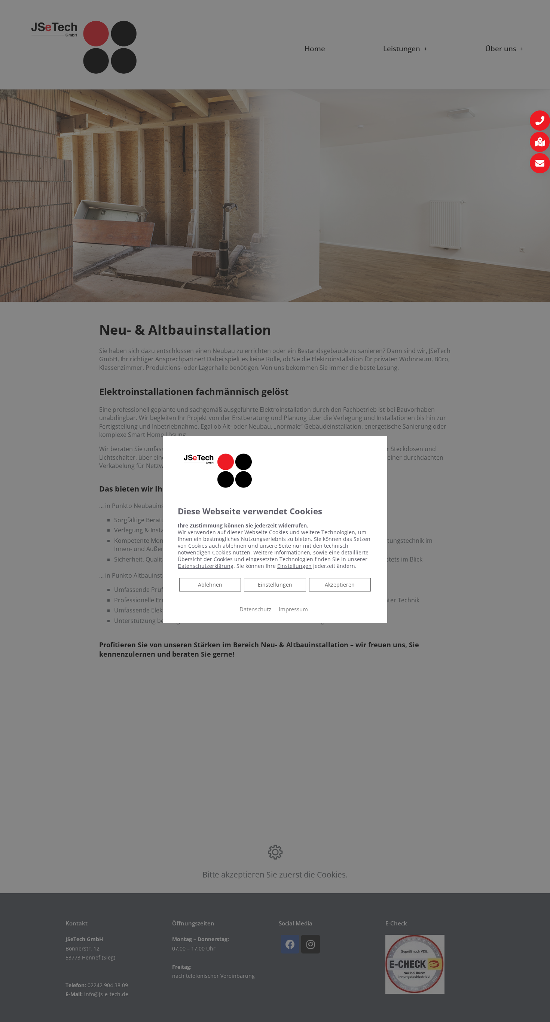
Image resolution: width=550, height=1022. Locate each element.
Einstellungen (275, 584)
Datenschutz (255, 609)
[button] (540, 120)
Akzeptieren (340, 584)
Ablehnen (210, 584)
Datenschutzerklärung (205, 565)
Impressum (293, 609)
